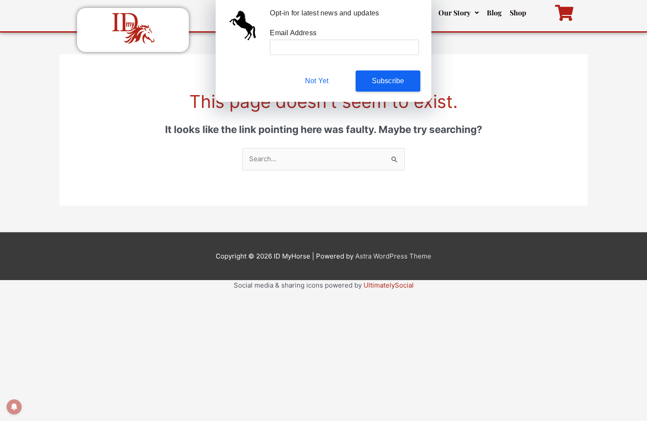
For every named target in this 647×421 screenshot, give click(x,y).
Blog (494, 12)
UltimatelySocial (389, 285)
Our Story (454, 12)
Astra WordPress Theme (393, 256)
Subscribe (388, 81)
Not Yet (316, 81)
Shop (518, 12)
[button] (458, 13)
